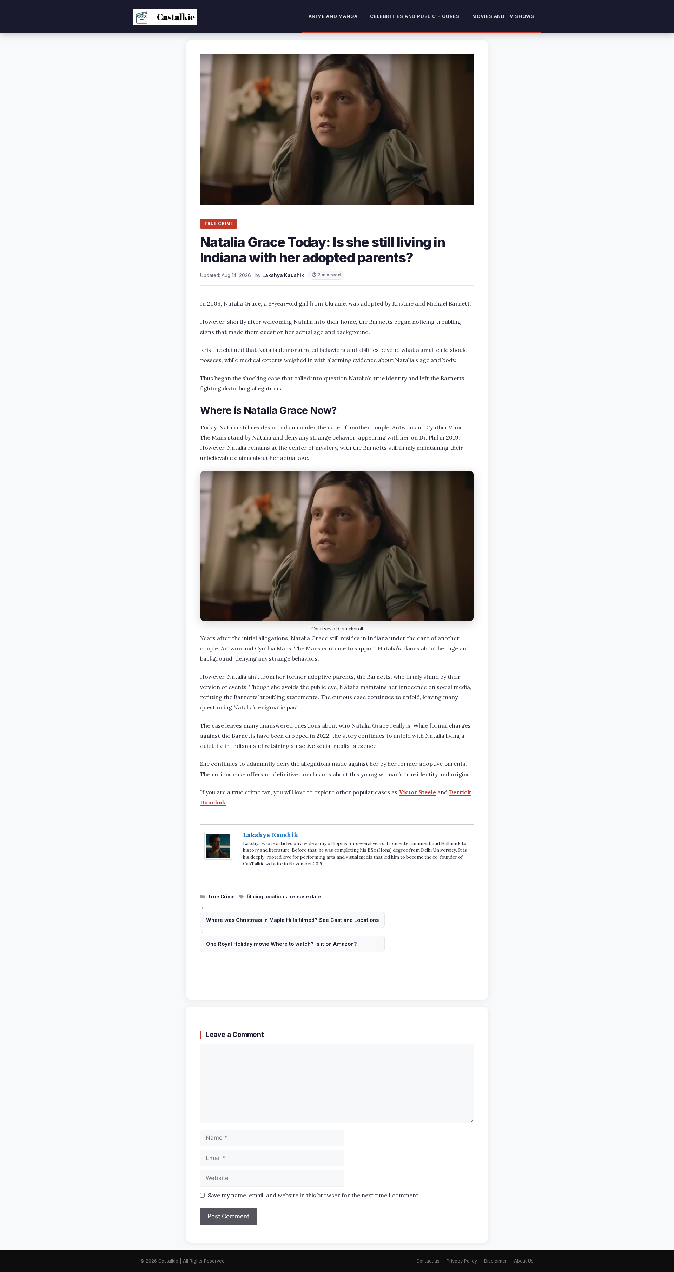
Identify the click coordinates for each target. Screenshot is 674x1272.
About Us (524, 1261)
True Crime (221, 896)
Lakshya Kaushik (270, 835)
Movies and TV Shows (503, 16)
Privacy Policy (462, 1261)
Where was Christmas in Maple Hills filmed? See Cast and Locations (292, 920)
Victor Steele (417, 792)
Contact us (428, 1261)
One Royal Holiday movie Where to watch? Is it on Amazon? (281, 944)
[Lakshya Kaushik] (218, 857)
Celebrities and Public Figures (415, 16)
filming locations (267, 896)
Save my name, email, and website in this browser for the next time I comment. (314, 1195)
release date (305, 896)
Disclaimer (495, 1261)
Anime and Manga (333, 16)
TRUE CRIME (218, 223)
